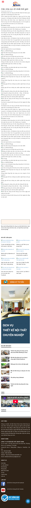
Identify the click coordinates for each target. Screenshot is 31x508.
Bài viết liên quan (6, 237)
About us (4, 460)
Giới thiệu (4, 421)
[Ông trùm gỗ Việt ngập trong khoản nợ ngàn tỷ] (23, 250)
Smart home (4, 438)
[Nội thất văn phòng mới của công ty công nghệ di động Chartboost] (5, 359)
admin (11, 11)
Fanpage (3, 409)
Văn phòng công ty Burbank (17, 377)
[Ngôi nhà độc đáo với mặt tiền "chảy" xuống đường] (8, 259)
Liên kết (3, 479)
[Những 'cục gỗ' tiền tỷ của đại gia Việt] (23, 241)
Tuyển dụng (4, 474)
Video (2, 392)
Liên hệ (3, 476)
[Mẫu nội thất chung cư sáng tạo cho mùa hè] (5, 372)
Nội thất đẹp (4, 466)
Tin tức (2, 472)
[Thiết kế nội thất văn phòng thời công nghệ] (5, 385)
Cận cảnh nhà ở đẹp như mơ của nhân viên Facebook (7, 273)
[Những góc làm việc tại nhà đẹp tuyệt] (5, 365)
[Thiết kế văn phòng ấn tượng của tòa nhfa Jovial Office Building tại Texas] (5, 352)
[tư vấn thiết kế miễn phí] (15, 314)
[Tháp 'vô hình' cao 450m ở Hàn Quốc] (23, 268)
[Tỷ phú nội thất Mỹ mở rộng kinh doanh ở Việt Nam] (8, 241)
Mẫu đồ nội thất (5, 470)
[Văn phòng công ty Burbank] (5, 379)
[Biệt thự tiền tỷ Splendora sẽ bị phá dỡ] (8, 250)
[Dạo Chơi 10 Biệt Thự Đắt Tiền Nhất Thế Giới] (23, 259)
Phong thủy (4, 468)
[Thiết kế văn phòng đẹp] (16, 4)
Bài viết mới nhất (6, 345)
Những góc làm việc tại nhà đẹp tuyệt (19, 364)
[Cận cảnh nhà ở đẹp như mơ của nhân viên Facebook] (8, 268)
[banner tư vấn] (15, 281)
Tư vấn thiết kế (4, 465)
